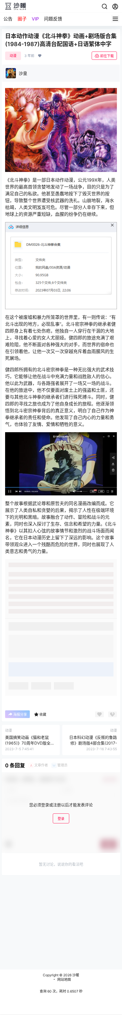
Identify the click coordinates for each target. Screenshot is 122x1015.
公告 (7, 19)
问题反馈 (53, 19)
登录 (61, 819)
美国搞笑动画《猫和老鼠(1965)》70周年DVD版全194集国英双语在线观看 (28, 743)
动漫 (13, 56)
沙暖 (75, 975)
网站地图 (64, 979)
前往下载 (107, 56)
